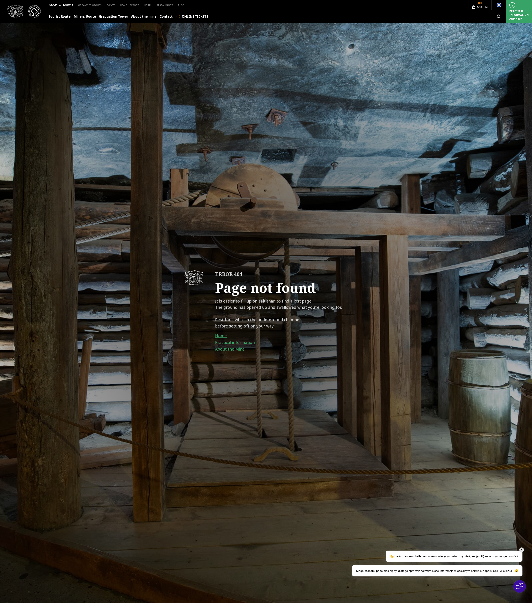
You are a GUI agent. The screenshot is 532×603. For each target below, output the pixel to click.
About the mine (143, 16)
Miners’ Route (85, 16)
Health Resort (129, 5)
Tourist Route (59, 16)
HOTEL (148, 5)
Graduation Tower (113, 16)
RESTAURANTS (165, 5)
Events (111, 5)
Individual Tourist (61, 5)
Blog (181, 5)
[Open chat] (519, 586)
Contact (166, 16)
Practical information (235, 342)
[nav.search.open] (498, 16)
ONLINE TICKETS (195, 16)
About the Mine (230, 349)
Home (221, 336)
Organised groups (90, 5)
